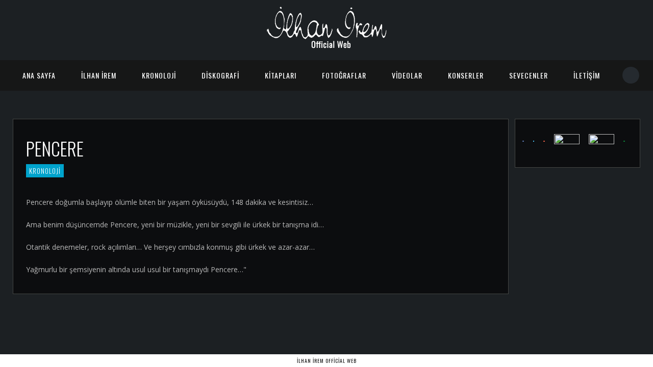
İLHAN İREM (98, 75)
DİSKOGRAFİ (220, 75)
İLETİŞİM (586, 75)
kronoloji (45, 171)
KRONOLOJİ (159, 75)
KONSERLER (466, 75)
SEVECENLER (528, 75)
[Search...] (631, 75)
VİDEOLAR (407, 75)
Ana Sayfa (39, 75)
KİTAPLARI (280, 75)
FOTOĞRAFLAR (344, 75)
